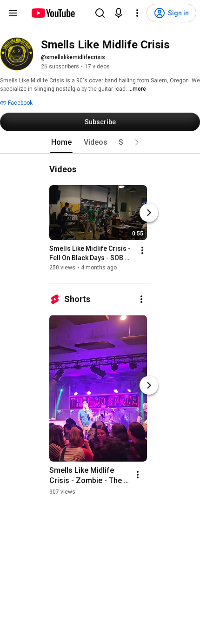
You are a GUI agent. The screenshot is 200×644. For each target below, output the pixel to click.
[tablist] (100, 142)
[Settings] (137, 13)
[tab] (61, 142)
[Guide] (13, 13)
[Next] (149, 212)
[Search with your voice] (118, 13)
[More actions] (142, 250)
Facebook (20, 103)
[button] (137, 142)
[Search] (100, 13)
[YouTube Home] (52, 13)
